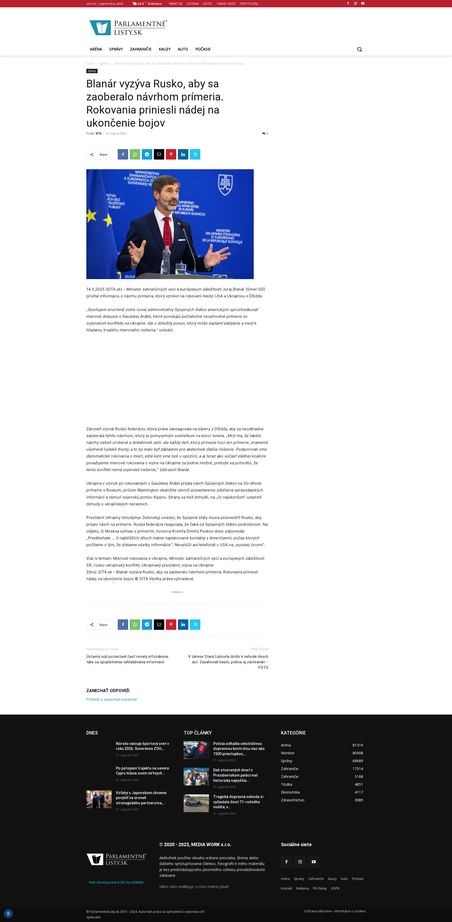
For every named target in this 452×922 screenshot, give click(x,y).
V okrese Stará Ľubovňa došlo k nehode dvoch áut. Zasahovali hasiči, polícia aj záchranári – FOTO (228, 662)
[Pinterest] (171, 154)
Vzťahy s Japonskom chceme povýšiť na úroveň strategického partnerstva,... (141, 798)
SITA (98, 133)
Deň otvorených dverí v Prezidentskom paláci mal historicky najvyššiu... (235, 775)
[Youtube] (363, 4)
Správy (104, 63)
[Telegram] (147, 154)
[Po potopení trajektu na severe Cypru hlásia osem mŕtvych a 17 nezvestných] (99, 775)
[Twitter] (195, 154)
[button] (359, 49)
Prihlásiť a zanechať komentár (111, 699)
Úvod (90, 63)
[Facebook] (348, 4)
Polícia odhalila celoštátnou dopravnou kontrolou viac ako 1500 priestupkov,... (239, 749)
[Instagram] (355, 4)
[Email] (159, 154)
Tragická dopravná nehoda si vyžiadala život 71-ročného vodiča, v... (238, 802)
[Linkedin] (183, 154)
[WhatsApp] (135, 154)
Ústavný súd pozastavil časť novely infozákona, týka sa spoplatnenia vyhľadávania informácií (127, 659)
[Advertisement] (268, 27)
